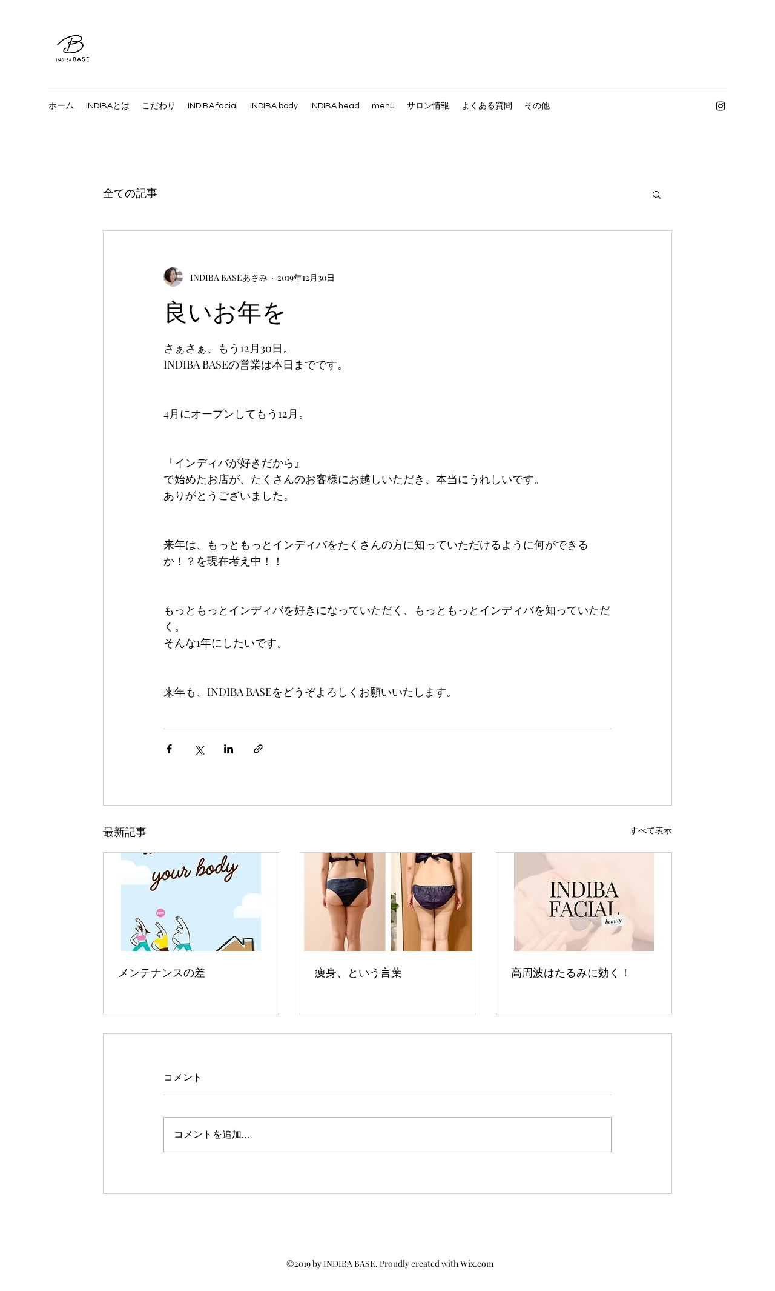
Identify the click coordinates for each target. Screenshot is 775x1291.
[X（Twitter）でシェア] (199, 749)
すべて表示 (651, 830)
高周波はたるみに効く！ (571, 973)
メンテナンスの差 (161, 973)
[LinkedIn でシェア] (228, 749)
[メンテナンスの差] (191, 902)
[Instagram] (720, 106)
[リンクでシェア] (258, 749)
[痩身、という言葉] (387, 902)
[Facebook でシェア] (169, 749)
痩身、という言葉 (358, 973)
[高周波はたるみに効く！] (583, 902)
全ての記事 (130, 193)
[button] (656, 194)
